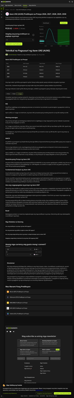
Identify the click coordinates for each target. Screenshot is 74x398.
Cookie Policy (39, 390)
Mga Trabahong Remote (30, 383)
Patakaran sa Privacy (34, 395)
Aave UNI (12, 9)
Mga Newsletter (9, 5)
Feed (2, 5)
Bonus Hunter (18, 5)
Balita (41, 366)
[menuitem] (2, 8)
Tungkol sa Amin (28, 366)
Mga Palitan (43, 373)
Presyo (7, 9)
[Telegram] (13, 332)
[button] (38, 226)
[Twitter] (7, 332)
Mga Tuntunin (24, 395)
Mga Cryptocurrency (45, 371)
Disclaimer (42, 395)
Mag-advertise (32, 5)
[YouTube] (10, 332)
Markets (25, 5)
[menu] (2, 13)
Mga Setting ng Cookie (51, 395)
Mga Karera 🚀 (28, 368)
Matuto (42, 368)
